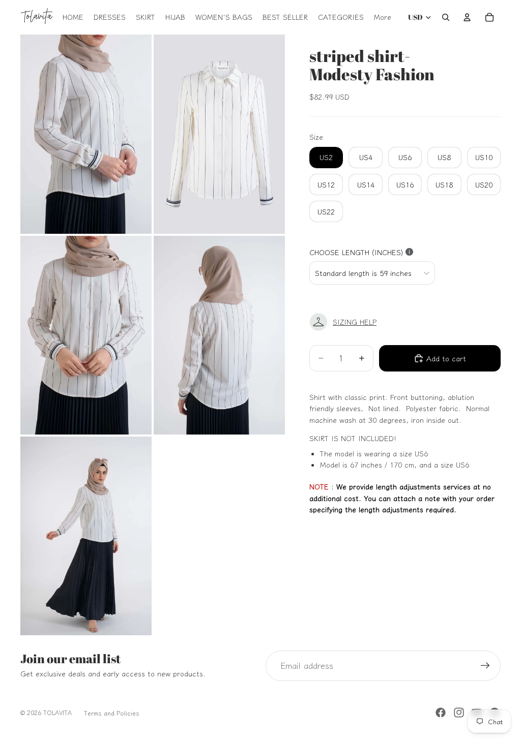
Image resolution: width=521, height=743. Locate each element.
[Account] (467, 17)
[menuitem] (382, 17)
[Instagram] (459, 712)
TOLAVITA (57, 712)
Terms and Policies (111, 712)
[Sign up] (485, 665)
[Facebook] (441, 712)
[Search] (446, 17)
